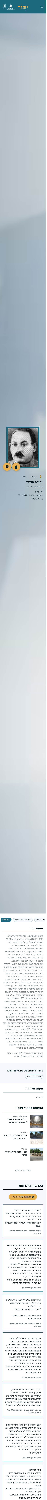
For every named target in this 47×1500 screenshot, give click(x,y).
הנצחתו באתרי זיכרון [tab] (23, 919)
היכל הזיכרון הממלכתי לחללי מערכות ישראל (17, 1121)
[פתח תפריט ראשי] (41, 7)
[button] (7, 467)
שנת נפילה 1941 (34, 1076)
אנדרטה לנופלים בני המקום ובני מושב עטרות (15, 1137)
